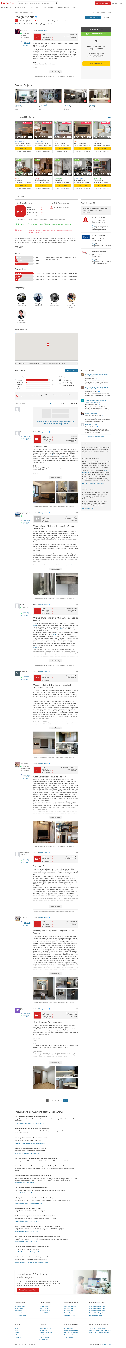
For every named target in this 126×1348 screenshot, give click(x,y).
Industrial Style (68, 1308)
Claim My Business (45, 1328)
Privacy (109, 1344)
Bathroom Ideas (19, 1313)
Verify (93, 226)
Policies (17, 1333)
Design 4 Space (60, 143)
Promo (20, 230)
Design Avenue (24, 16)
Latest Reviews (6, 8)
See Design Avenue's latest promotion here (27, 1153)
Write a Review (94, 17)
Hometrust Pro (43, 1330)
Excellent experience (91, 413)
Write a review (68, 1337)
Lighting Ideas (43, 1306)
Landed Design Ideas (95, 1315)
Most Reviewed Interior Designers (99, 1333)
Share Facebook (27, 42)
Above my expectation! (91, 424)
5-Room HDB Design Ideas (97, 1311)
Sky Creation (98, 143)
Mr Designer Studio (41, 143)
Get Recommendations (102, 3)
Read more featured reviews (96, 436)
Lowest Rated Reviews (71, 1333)
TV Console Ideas (44, 1311)
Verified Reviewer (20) (68, 385)
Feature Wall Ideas (44, 1313)
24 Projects (30, 21)
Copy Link (25, 45)
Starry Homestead (80, 143)
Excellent (19, 380)
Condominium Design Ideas (97, 1313)
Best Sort (73, 403)
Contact (17, 1330)
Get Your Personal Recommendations (93, 483)
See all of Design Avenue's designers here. (28, 1252)
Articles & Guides (63, 8)
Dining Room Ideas (20, 1315)
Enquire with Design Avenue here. (24, 1182)
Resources (18, 1337)
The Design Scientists (42, 180)
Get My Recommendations (28, 1290)
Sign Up (114, 3)
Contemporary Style (70, 1306)
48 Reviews (22, 21)
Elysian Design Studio (22, 143)
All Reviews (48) (66, 380)
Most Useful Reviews (70, 1335)
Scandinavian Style (69, 1315)
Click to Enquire (96, 63)
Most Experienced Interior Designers (100, 1330)
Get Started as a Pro (88, 508)
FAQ (16, 1335)
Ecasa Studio (59, 180)
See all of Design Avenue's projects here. (27, 1221)
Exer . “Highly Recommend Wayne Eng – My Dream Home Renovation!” (97, 388)
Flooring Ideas (43, 1308)
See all (109, 117)
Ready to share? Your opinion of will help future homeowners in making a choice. (56, 422)
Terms (104, 1344)
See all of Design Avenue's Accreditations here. (28, 1203)
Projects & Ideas (34, 8)
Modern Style (68, 1313)
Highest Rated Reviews (71, 1330)
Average (19, 384)
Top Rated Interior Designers (97, 1328)
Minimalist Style (68, 1311)
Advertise (42, 1335)
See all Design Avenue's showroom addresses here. (30, 1143)
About (16, 1328)
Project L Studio (99, 180)
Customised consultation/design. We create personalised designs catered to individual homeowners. (50, 231)
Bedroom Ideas (19, 1308)
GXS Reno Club (44, 1337)
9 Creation (18, 180)
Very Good (20, 382)
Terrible (19, 389)
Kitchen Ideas (19, 1311)
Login (121, 3)
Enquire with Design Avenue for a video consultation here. (31, 1262)
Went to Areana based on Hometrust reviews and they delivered (95, 401)
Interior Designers (19, 8)
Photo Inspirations (48, 8)
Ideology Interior (79, 180)
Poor (18, 386)
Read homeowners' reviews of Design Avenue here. (30, 1123)
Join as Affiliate (43, 1339)
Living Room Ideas (20, 1306)
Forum (75, 8)
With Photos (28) (67, 383)
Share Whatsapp (27, 43)
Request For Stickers (45, 1333)
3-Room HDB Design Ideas (97, 1306)
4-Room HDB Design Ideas (97, 1308)
